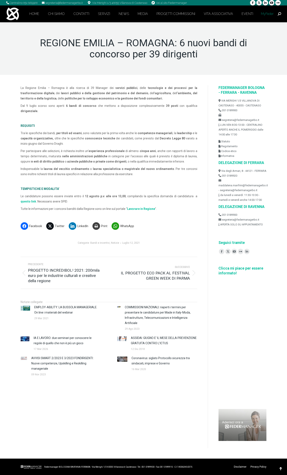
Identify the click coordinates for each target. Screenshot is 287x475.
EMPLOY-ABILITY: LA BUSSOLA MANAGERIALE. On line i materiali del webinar (65, 310)
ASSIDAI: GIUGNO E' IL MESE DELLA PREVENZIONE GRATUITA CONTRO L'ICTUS (164, 340)
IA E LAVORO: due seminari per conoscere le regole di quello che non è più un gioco (63, 340)
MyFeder (267, 14)
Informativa (227, 155)
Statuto (225, 141)
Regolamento (229, 146)
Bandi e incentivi (100, 242)
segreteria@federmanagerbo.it (64, 2)
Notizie (115, 242)
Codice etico (229, 151)
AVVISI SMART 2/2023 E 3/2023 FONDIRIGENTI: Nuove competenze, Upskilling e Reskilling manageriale (62, 363)
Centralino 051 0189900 (23, 2)
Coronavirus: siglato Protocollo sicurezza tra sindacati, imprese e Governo (161, 360)
